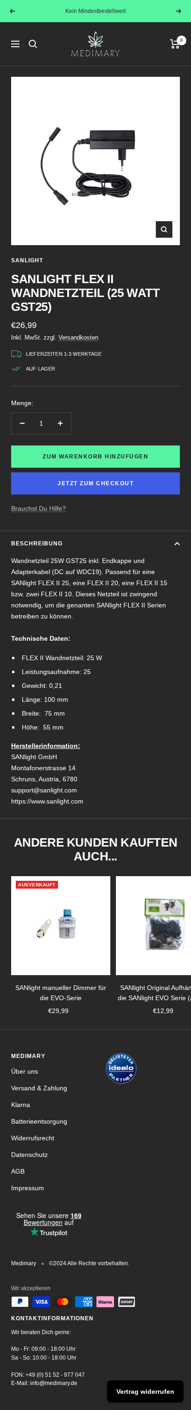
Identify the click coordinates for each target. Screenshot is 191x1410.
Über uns (24, 1071)
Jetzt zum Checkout (95, 483)
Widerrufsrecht (32, 1138)
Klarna (20, 1104)
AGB (18, 1171)
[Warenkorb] (175, 44)
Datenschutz (29, 1154)
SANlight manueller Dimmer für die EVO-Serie (60, 993)
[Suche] (33, 44)
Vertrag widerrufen (145, 1391)
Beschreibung (37, 543)
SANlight (27, 260)
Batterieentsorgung (39, 1121)
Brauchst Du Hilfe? (38, 508)
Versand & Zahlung (39, 1088)
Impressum (27, 1188)
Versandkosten (78, 337)
